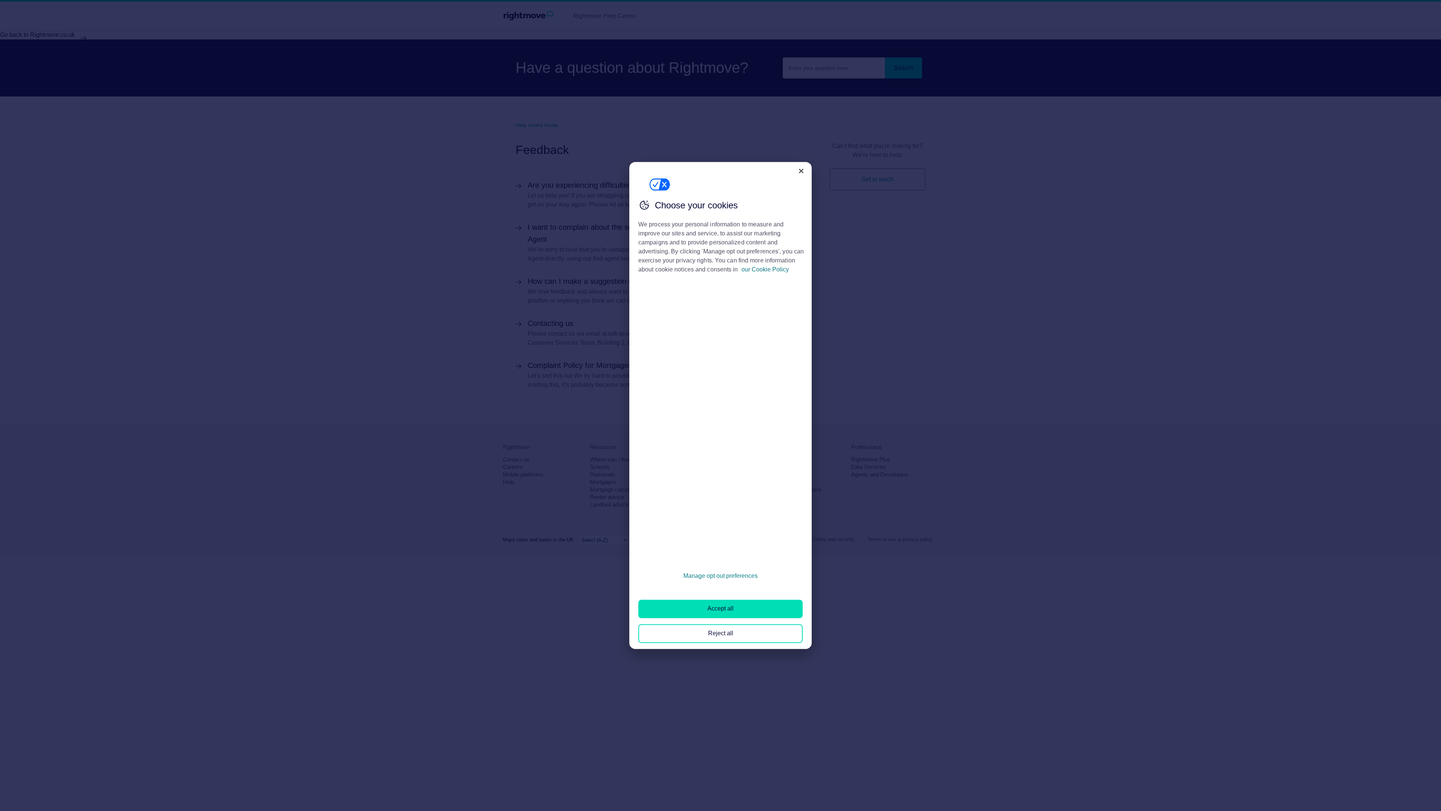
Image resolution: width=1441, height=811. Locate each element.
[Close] (801, 171)
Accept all (720, 609)
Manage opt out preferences (720, 576)
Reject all (720, 633)
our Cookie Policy (765, 269)
